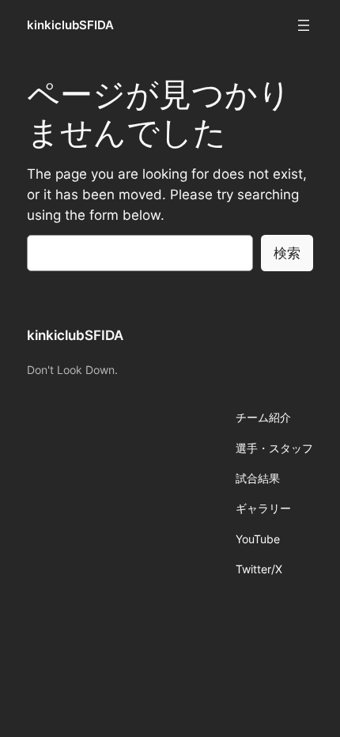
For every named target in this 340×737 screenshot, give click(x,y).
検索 (287, 253)
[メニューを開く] (303, 25)
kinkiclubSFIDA (70, 25)
